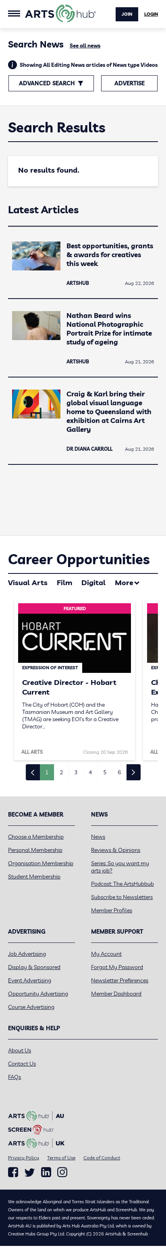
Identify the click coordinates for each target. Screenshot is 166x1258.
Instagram (62, 1172)
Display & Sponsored (34, 967)
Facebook (13, 1172)
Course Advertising (31, 1007)
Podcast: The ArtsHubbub (122, 883)
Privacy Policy (23, 1158)
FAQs (14, 1077)
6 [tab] (119, 772)
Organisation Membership (40, 863)
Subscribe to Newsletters (122, 897)
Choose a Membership (36, 836)
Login (151, 14)
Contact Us (22, 1063)
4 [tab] (90, 772)
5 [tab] (104, 772)
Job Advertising (27, 953)
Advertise (129, 83)
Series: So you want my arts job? (120, 867)
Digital (93, 582)
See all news (85, 45)
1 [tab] (46, 772)
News (98, 836)
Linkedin (46, 1172)
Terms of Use (61, 1158)
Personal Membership (35, 850)
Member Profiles (111, 910)
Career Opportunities (78, 559)
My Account (106, 953)
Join (127, 14)
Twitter (29, 1172)
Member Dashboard (116, 993)
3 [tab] (75, 772)
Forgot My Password (117, 967)
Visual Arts (28, 582)
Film (64, 582)
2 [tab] (61, 772)
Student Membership (34, 876)
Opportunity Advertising (38, 993)
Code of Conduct (101, 1158)
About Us (19, 1050)
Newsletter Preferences (119, 980)
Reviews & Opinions (115, 850)
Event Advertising (29, 980)
